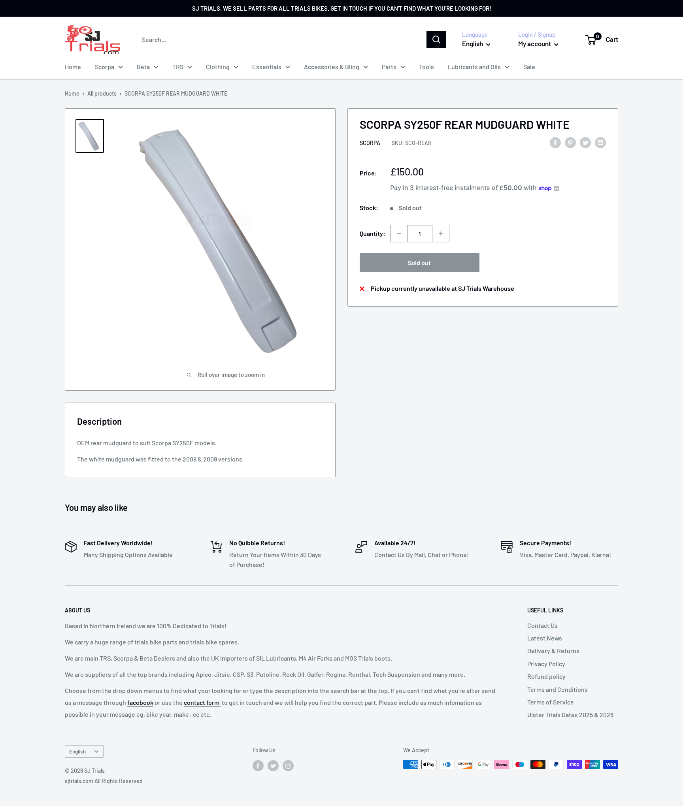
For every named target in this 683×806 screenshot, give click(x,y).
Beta (143, 66)
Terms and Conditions (557, 689)
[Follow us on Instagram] (288, 765)
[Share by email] (600, 142)
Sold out (419, 262)
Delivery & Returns (553, 650)
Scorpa (104, 66)
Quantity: (372, 233)
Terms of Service (550, 702)
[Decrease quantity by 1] (399, 233)
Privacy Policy (546, 663)
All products (102, 93)
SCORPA (370, 142)
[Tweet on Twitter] (585, 142)
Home (73, 66)
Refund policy (546, 676)
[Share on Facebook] (555, 142)
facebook (140, 702)
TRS (177, 66)
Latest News (544, 638)
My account (535, 43)
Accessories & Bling (331, 66)
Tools (426, 66)
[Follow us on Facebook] (258, 765)
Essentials (266, 66)
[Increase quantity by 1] (440, 233)
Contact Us (542, 625)
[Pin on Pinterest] (570, 142)
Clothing (218, 66)
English (77, 751)
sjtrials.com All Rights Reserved (104, 781)
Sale (529, 66)
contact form (202, 702)
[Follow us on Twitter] (273, 765)
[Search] (436, 39)
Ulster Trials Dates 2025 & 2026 (570, 714)
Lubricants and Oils (474, 66)
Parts (389, 66)
